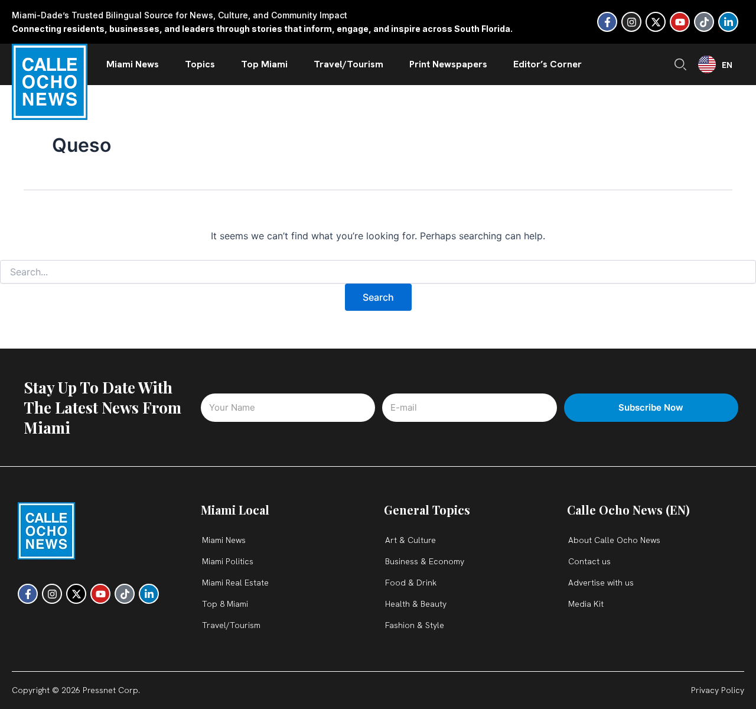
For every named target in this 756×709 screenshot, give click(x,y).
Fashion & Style (414, 625)
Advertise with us (601, 582)
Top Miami (264, 64)
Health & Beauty (416, 604)
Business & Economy (424, 561)
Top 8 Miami (225, 604)
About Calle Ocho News (614, 540)
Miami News (132, 64)
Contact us (589, 561)
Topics (200, 64)
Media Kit (586, 604)
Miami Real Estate (235, 582)
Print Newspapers (448, 64)
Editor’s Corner (547, 64)
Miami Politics (227, 561)
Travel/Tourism (348, 64)
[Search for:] (378, 272)
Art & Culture (410, 540)
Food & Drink (410, 582)
